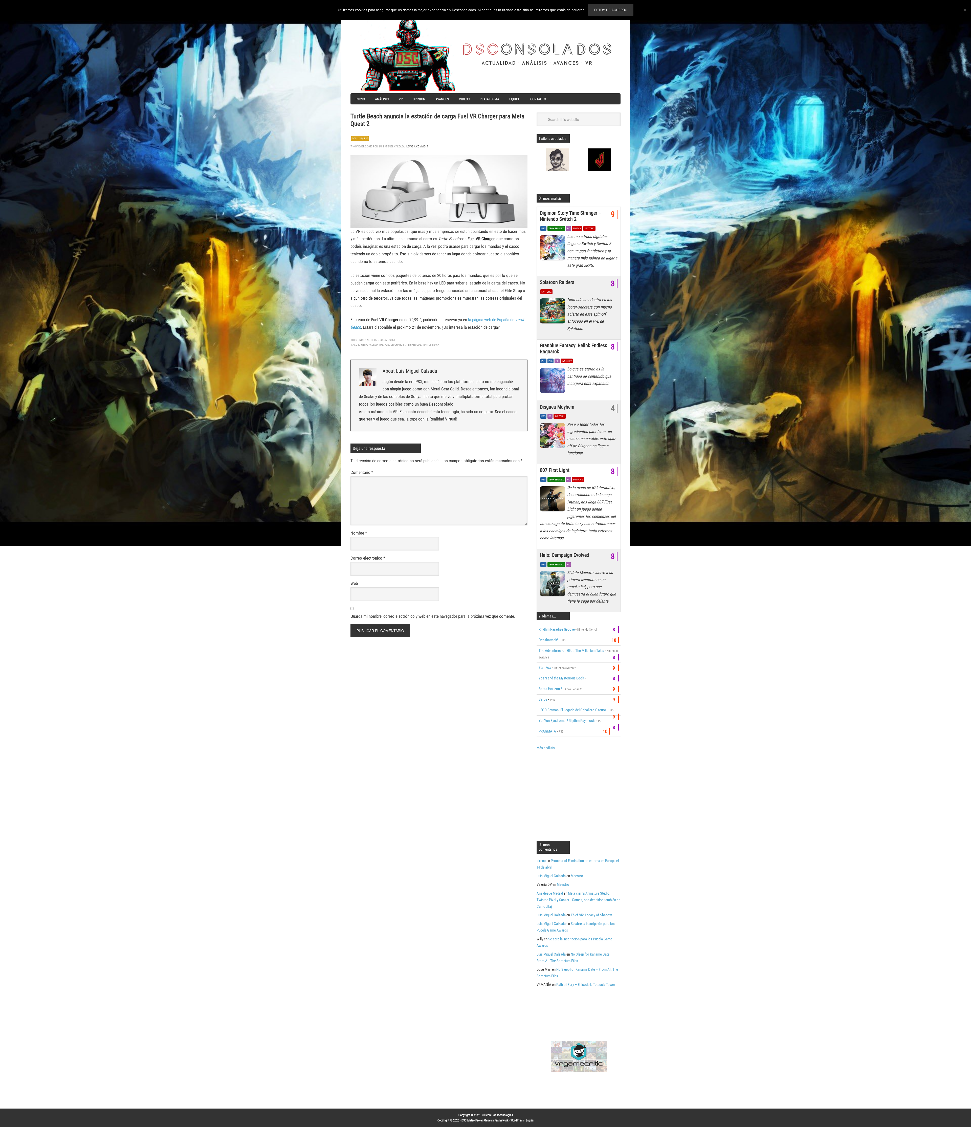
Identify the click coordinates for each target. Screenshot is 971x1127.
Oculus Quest (360, 138)
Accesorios (376, 344)
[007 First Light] (553, 500)
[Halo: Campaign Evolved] (553, 585)
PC (568, 228)
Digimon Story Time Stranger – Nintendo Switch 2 (570, 216)
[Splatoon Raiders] (553, 312)
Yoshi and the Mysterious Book (561, 678)
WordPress (517, 1120)
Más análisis (546, 748)
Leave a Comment (417, 146)
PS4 (543, 361)
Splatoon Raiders (557, 282)
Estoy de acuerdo (610, 10)
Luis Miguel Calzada (551, 876)
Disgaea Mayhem (557, 407)
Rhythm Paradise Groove (557, 629)
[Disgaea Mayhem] (553, 437)
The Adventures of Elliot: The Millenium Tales (571, 650)
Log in (530, 1120)
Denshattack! (548, 640)
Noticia (372, 340)
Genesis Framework (496, 1120)
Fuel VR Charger (395, 344)
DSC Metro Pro (470, 1120)
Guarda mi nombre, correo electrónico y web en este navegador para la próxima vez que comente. (432, 616)
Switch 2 (589, 228)
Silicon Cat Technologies (497, 1115)
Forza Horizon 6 (550, 689)
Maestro (577, 876)
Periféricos (414, 344)
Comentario (361, 472)
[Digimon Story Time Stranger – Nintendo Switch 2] (553, 249)
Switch (577, 228)
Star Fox (545, 667)
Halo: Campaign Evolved (564, 555)
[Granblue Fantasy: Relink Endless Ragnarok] (553, 381)
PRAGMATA (547, 731)
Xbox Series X (556, 228)
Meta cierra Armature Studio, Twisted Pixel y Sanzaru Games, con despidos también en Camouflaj (578, 900)
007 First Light (554, 470)
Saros (543, 699)
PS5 (543, 228)
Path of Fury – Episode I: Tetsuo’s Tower (585, 984)
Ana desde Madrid (550, 893)
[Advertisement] (579, 795)
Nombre (358, 533)
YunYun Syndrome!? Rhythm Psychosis (567, 720)
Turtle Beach (431, 344)
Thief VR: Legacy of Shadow (591, 915)
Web (354, 583)
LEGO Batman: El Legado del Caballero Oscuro (572, 710)
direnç (541, 860)
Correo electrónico (367, 558)
